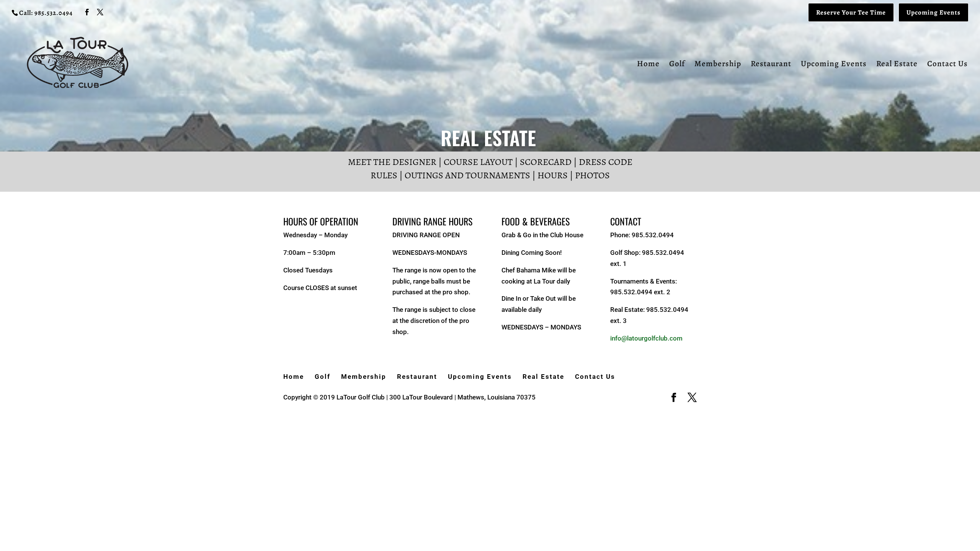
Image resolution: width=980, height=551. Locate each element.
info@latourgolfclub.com (646, 338)
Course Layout (478, 162)
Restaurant (771, 65)
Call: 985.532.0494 (46, 12)
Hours (552, 175)
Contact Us (947, 65)
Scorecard (546, 162)
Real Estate (897, 65)
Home (648, 65)
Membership (717, 65)
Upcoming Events (933, 12)
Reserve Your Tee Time (851, 12)
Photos (592, 175)
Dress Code (605, 162)
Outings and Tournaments (467, 175)
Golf (677, 65)
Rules (384, 175)
